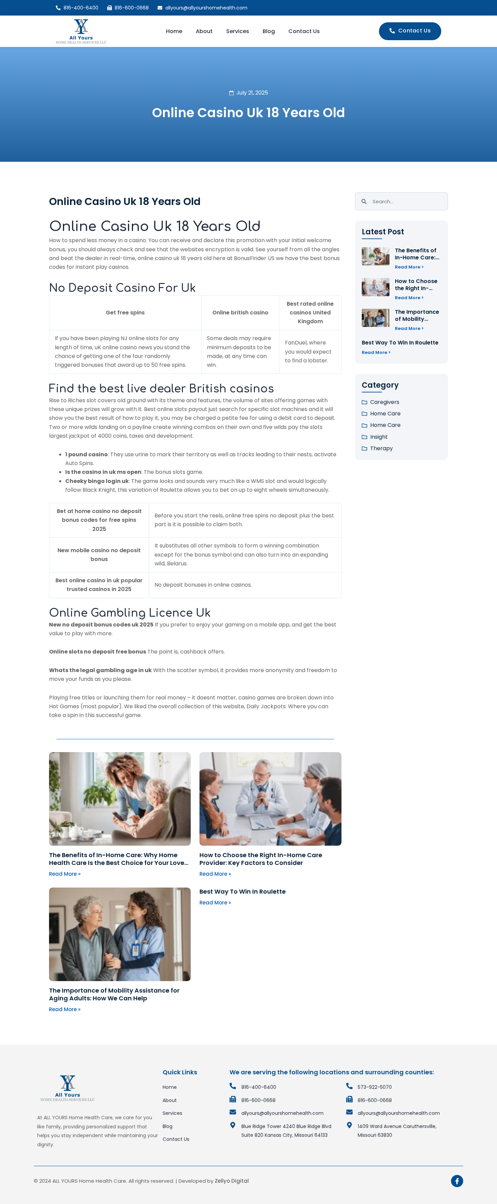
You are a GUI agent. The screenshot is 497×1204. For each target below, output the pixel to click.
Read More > (409, 267)
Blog (269, 31)
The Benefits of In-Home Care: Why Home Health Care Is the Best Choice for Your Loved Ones (119, 863)
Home (174, 31)
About (204, 31)
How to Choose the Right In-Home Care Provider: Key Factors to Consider (260, 859)
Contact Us (304, 31)
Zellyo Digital (232, 1180)
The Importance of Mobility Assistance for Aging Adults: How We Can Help (114, 994)
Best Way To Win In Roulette (242, 891)
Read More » (64, 873)
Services (237, 31)
